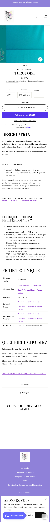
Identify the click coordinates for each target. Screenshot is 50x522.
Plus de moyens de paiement (25, 120)
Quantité (39, 90)
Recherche (25, 468)
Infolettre (25, 493)
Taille (24, 90)
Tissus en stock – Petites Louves (20, 201)
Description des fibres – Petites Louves (30, 291)
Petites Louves (25, 69)
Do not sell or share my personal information (25, 485)
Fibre (10, 90)
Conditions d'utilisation (25, 472)
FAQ (25, 481)
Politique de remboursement (25, 476)
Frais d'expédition (12, 81)
